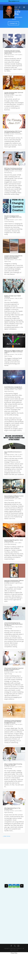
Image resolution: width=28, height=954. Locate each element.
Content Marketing (9, 221)
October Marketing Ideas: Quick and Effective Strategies (13, 93)
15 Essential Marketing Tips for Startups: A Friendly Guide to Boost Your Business (13, 624)
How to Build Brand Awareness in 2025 (13, 452)
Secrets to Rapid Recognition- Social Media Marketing (13, 540)
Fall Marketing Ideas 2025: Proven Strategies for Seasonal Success (13, 131)
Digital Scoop (7, 261)
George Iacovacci (10, 54)
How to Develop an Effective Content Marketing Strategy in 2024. (13, 496)
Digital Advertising (9, 56)
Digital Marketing (8, 97)
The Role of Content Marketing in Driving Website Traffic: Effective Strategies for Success (12, 722)
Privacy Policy (14, 909)
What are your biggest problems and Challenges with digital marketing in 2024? (13, 352)
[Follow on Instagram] (14, 885)
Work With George (14, 895)
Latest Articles (14, 899)
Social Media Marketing (10, 544)
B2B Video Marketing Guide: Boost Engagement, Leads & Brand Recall (13, 168)
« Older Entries (6, 836)
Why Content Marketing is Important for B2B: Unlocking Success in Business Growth (14, 669)
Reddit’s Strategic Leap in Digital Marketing (12, 296)
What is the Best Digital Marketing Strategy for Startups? (13, 764)
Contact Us (13, 23)
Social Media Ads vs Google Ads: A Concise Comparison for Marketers (13, 387)
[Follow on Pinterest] (21, 885)
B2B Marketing (8, 172)
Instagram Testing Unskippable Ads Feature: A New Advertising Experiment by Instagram (13, 257)
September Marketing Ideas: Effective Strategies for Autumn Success (14, 581)
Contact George (14, 902)
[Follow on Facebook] (18, 885)
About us (14, 905)
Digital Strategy (8, 356)
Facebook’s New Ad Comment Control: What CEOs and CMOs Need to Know (12, 52)
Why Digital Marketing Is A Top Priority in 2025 (12, 808)
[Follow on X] (6, 885)
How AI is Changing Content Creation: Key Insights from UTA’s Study (13, 217)
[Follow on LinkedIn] (10, 885)
